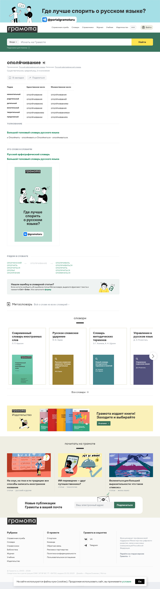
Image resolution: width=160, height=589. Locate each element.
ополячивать (63, 263)
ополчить (12, 265)
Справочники (88, 27)
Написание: (50, 67)
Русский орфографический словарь (28, 154)
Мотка (103, 573)
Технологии (72, 487)
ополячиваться (64, 265)
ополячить (61, 268)
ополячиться (63, 270)
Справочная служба (60, 27)
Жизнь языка (123, 490)
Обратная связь (54, 546)
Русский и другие (24, 490)
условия (126, 581)
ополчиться (13, 268)
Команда (51, 542)
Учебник (109, 27)
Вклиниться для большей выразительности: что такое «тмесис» (126, 484)
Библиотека (12, 550)
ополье (11, 270)
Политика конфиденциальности (61, 553)
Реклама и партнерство (57, 550)
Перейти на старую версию (132, 555)
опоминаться (63, 273)
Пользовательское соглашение (61, 557)
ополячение (13, 273)
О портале (51, 538)
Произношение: (12, 67)
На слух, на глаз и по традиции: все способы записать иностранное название (28, 484)
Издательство (122, 27)
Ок (140, 581)
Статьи (10, 490)
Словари (75, 27)
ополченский (14, 263)
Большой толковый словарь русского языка (33, 132)
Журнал (99, 27)
